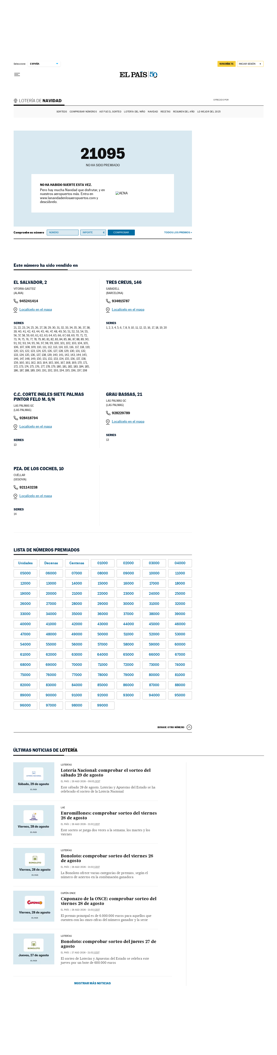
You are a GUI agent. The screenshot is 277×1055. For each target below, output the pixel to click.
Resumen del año (184, 111)
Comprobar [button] (121, 232)
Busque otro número (171, 727)
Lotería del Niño (134, 111)
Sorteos (61, 111)
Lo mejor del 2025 (209, 111)
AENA (247, 99)
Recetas (166, 111)
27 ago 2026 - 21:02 (86, 952)
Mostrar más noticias (92, 983)
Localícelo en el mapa (35, 309)
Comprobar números (83, 111)
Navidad (153, 111)
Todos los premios (177, 232)
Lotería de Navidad (40, 101)
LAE (63, 807)
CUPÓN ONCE (68, 893)
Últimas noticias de (45, 750)
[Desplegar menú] (17, 74)
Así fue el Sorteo (110, 111)
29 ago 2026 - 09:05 (86, 781)
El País (65, 781)
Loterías (66, 765)
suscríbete (226, 63)
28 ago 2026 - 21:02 (86, 824)
